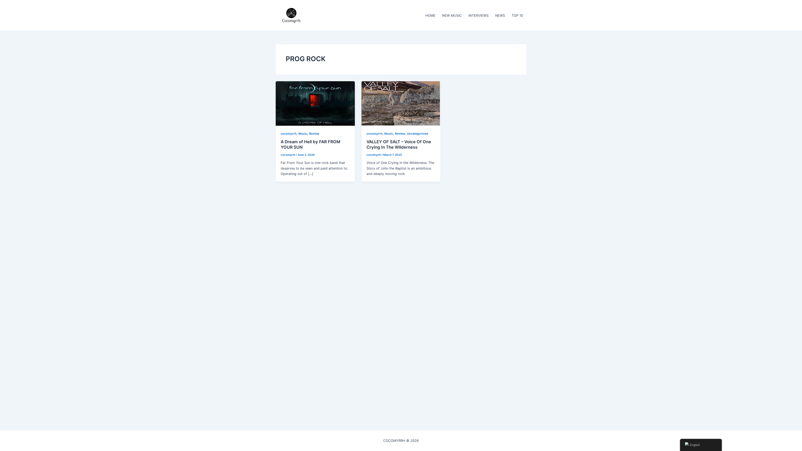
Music (302, 133)
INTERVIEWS (478, 15)
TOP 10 (517, 15)
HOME (430, 15)
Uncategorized (417, 133)
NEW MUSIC (452, 15)
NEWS (500, 15)
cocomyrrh (289, 133)
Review (314, 133)
